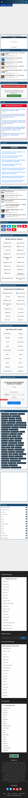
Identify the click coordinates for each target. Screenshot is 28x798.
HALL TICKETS (5, 434)
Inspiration (5, 436)
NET (8, 447)
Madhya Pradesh (7, 350)
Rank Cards (5, 454)
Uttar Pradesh (20, 350)
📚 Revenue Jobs (21, 266)
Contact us (14, 793)
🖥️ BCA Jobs (21, 269)
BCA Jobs (19, 420)
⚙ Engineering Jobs (20, 304)
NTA (13, 447)
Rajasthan (20, 346)
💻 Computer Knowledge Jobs (21, 274)
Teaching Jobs (22, 458)
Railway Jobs (12, 451)
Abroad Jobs (22, 413)
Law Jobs (11, 440)
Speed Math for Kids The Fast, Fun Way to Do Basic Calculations (15, 191)
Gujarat (7, 346)
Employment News (14, 429)
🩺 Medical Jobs (7, 308)
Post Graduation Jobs (20, 449)
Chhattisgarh (5, 745)
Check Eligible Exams (14, 403)
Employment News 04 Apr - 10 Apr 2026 (14, 66)
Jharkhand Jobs (5, 438)
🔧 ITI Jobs (7, 296)
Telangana (20, 333)
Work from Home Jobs (16, 467)
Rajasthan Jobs (20, 451)
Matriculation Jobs (7, 648)
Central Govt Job (12, 422)
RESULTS (16, 454)
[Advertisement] (14, 19)
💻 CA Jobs (20, 319)
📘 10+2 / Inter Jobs (20, 293)
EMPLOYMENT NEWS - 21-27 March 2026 (14, 75)
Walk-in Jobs (5, 465)
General (22, 431)
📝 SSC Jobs (7, 250)
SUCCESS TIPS (5, 458)
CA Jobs (4, 422)
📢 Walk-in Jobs (20, 262)
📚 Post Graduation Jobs (7, 304)
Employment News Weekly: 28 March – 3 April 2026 (16, 71)
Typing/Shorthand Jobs (16, 460)
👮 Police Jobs (7, 253)
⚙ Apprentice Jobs (7, 262)
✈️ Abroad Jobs (7, 269)
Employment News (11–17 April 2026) (14, 62)
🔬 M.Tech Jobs (20, 316)
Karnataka (20, 337)
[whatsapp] (14, 226)
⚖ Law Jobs (20, 308)
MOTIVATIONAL (20, 445)
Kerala (7, 341)
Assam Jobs (12, 418)
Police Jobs (11, 449)
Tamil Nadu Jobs (14, 458)
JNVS (12, 438)
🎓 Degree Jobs (7, 300)
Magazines (5, 442)
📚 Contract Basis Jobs (7, 278)
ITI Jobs (14, 436)
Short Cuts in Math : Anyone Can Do (13, 195)
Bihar (7, 354)
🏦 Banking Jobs (21, 243)
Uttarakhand (20, 371)
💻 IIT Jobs (7, 319)
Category (14, 397)
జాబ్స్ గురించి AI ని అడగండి (6, 5)
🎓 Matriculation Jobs (7, 293)
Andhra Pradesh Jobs (7, 416)
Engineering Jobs (6, 431)
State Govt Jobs (19, 456)
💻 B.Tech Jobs (20, 300)
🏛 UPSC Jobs (20, 250)
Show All (14, 37)
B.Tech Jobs (5, 420)
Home (4, 793)
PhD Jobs (4, 449)
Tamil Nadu (7, 337)
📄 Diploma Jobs (21, 296)
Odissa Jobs (19, 447)
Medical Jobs (11, 445)
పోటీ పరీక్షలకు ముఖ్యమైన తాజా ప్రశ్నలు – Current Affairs (14, 210)
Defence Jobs (15, 427)
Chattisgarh (20, 367)
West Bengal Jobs (13, 465)
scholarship (5, 456)
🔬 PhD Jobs (21, 312)
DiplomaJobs (5, 429)
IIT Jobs (20, 434)
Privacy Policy (22, 793)
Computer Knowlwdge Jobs (21, 425)
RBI (10, 454)
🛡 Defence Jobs (20, 246)
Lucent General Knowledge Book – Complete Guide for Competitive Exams (15, 205)
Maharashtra (21, 341)
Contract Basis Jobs (6, 427)
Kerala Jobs (5, 440)
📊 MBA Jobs (7, 312)
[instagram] (19, 226)
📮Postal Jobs (7, 266)
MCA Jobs (5, 445)
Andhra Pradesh (7, 333)
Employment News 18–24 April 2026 (13, 58)
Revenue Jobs (22, 454)
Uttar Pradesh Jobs (21, 463)
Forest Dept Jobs (15, 431)
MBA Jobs (21, 442)
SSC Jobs (11, 456)
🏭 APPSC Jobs (20, 257)
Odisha (20, 354)
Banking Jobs (12, 420)
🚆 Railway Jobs (7, 243)
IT (14, 516)
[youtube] (24, 226)
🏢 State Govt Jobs (20, 253)
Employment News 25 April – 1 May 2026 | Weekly (15, 53)
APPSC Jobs (5, 418)
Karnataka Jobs (19, 438)
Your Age (14, 387)
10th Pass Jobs (5, 413)
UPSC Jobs (5, 463)
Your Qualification (14, 392)
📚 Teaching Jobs (7, 246)
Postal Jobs (5, 451)
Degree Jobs (23, 427)
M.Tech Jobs (18, 440)
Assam (20, 358)
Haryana (20, 362)
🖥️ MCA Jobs (7, 273)
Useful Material (12, 463)
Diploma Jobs (6, 656)
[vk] (3, 229)
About (9, 793)
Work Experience (6, 467)
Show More (24, 50)
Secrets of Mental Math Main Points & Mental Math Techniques (16, 200)
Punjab (7, 362)
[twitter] (8, 226)
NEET (4, 447)
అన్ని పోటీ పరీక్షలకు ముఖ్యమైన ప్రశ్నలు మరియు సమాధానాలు (15, 215)
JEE (19, 436)
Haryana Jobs (13, 434)
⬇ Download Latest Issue (14, 95)
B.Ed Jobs (19, 418)
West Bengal (7, 358)
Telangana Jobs (6, 460)
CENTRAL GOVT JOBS (22, 422)
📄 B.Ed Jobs (7, 316)
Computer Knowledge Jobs (8, 425)
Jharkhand (7, 367)
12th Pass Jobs (14, 413)
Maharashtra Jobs (13, 442)
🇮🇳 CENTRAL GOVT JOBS (7, 258)
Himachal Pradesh (7, 371)
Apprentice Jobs (17, 416)
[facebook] (3, 226)
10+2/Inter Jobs (6, 651)
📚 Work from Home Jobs (20, 279)
